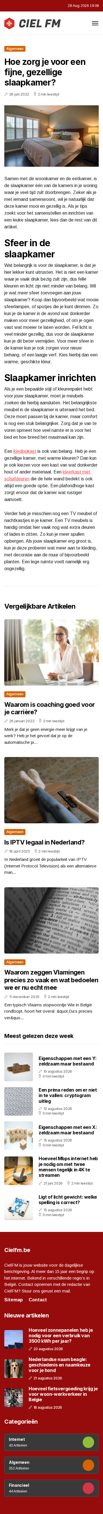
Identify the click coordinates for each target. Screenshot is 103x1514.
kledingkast (24, 451)
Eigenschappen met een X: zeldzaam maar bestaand (68, 1130)
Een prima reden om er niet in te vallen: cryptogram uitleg (68, 1095)
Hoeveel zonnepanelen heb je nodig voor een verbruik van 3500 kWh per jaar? (61, 1335)
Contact (38, 1299)
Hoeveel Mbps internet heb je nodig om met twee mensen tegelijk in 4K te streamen (68, 1167)
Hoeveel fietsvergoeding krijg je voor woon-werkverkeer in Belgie (63, 1394)
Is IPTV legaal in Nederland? (44, 842)
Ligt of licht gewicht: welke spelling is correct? (68, 1199)
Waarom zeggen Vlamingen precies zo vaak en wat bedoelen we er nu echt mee (51, 979)
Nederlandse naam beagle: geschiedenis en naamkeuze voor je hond (59, 1365)
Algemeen (14, 48)
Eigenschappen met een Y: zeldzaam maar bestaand (67, 1061)
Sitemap (13, 1299)
